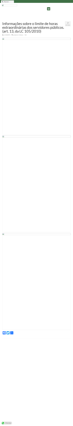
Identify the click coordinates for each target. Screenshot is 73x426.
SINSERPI (7, 35)
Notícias (21, 35)
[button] (48, 8)
